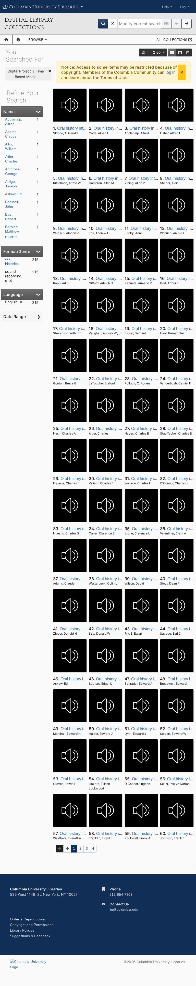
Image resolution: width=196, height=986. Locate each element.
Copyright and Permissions (31, 925)
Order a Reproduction (27, 919)
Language (13, 294)
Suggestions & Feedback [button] (30, 936)
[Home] (6, 39)
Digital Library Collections (28, 24)
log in (171, 72)
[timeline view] (188, 52)
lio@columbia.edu (123, 909)
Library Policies (22, 930)
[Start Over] (113, 23)
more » (11, 237)
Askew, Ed (13, 194)
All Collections (172, 39)
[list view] (180, 52)
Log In (184, 7)
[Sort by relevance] (145, 52)
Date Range (14, 316)
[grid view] (172, 52)
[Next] (186, 23)
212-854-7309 (120, 894)
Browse (36, 39)
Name (9, 111)
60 (158, 52)
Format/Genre (16, 251)
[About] (18, 39)
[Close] (182, 72)
